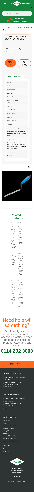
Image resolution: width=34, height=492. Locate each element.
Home (4, 28)
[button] (31, 7)
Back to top (15, 364)
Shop (10, 28)
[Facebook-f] (14, 476)
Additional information (15, 77)
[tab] (15, 77)
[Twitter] (19, 476)
